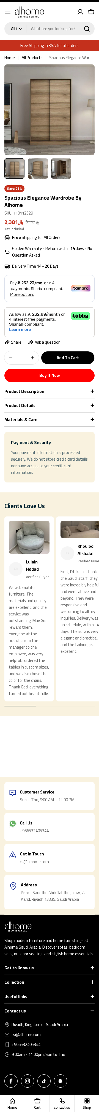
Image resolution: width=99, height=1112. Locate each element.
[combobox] (49, 28)
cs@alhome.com (26, 1034)
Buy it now (49, 375)
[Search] (87, 28)
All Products (32, 57)
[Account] (80, 12)
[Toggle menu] (7, 12)
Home (9, 57)
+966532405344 (26, 1044)
